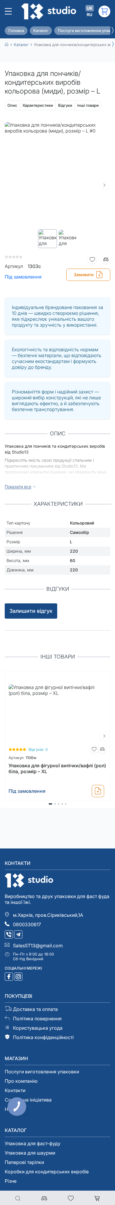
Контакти (15, 1090)
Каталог (40, 30)
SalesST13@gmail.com (38, 945)
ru (89, 14)
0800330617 (27, 924)
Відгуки (65, 105)
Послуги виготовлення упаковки (42, 1072)
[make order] (98, 791)
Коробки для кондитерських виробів (47, 1172)
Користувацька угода (38, 1028)
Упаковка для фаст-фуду (32, 1143)
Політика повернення (37, 1018)
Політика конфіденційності (43, 1037)
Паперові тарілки (24, 1162)
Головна (16, 30)
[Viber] (9, 935)
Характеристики (37, 105)
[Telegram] (19, 935)
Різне (11, 1181)
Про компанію (21, 1081)
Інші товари (88, 105)
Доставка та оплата (35, 1009)
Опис (12, 105)
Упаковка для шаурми (30, 1153)
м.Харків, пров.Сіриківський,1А (48, 915)
